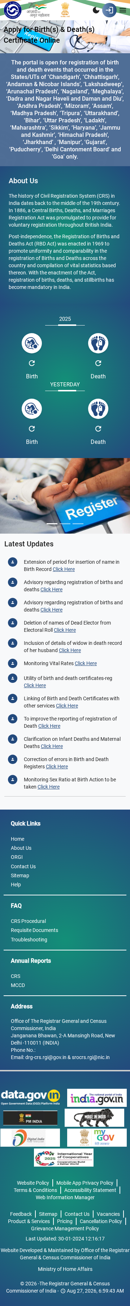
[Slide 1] (52, 524)
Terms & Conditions (35, 1190)
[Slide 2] (65, 524)
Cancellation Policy (101, 1221)
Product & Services (29, 1221)
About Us (21, 848)
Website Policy (33, 1183)
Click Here (64, 569)
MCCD (18, 985)
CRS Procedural (28, 921)
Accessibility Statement (90, 1190)
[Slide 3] (78, 524)
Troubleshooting (29, 939)
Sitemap (20, 875)
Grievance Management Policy (65, 1228)
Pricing (65, 1221)
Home (17, 839)
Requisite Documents (34, 930)
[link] (64, 1157)
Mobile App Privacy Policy (84, 1183)
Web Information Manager (65, 1197)
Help (16, 884)
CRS (15, 976)
